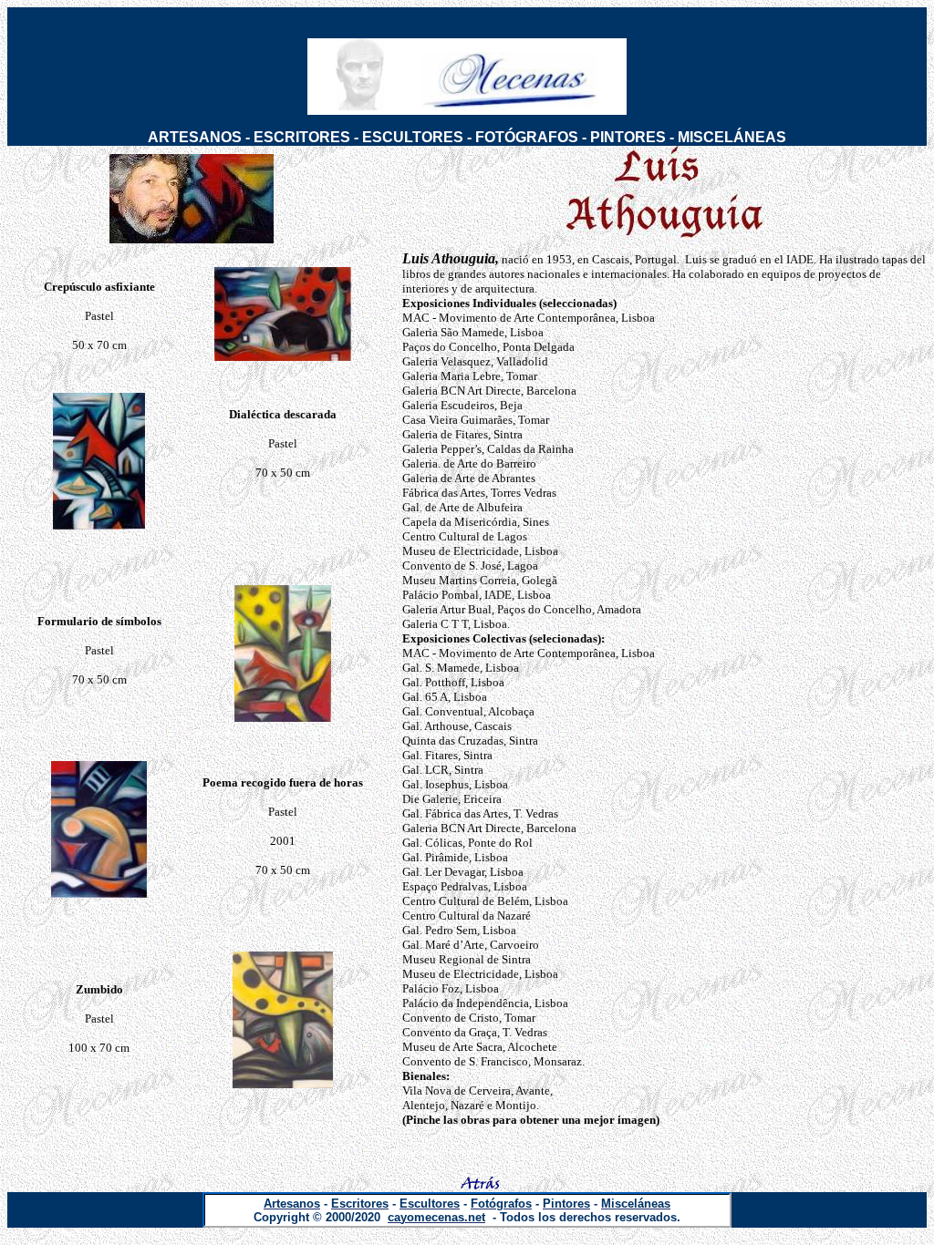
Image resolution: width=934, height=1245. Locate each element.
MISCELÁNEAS (732, 137)
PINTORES (628, 137)
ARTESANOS (195, 137)
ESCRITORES (302, 137)
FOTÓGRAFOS (526, 137)
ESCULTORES (412, 137)
